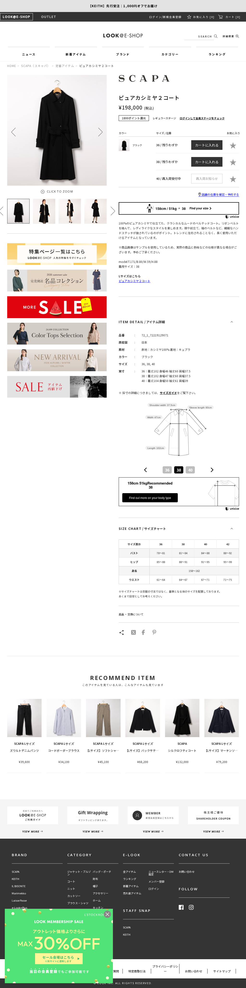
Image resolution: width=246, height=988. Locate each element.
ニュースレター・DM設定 (160, 873)
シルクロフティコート (182, 750)
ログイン (155, 17)
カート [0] (232, 17)
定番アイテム (64, 66)
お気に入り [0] (204, 17)
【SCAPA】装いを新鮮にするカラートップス (123, 6)
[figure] (145, 469)
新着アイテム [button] (76, 54)
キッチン (98, 907)
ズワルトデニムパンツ (24, 750)
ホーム (97, 900)
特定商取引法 (137, 971)
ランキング (129, 879)
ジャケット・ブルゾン (79, 873)
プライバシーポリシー (165, 968)
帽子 (95, 886)
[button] (100, 132)
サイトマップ (222, 971)
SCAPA (15, 871)
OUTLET (48, 16)
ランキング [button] (217, 54)
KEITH (15, 879)
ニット (71, 888)
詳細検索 (228, 36)
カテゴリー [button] (170, 54)
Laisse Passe (19, 900)
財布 (95, 879)
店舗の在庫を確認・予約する (220, 194)
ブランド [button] (123, 54)
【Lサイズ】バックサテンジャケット (149, 750)
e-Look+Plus (19, 907)
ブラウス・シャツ (77, 903)
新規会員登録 (172, 17)
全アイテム (129, 871)
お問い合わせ (187, 871)
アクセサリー (100, 893)
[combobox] (179, 469)
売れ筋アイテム (132, 893)
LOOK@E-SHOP (16, 16)
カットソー (73, 896)
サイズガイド (168, 393)
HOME (11, 66)
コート (71, 881)
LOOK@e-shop (123, 35)
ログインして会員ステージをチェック (202, 118)
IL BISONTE (18, 886)
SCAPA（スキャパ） (35, 66)
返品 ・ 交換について (131, 614)
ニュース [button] (29, 54)
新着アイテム (131, 886)
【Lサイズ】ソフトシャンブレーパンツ (111, 750)
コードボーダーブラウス (64, 750)
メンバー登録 (156, 881)
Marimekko (19, 893)
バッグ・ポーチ (102, 871)
